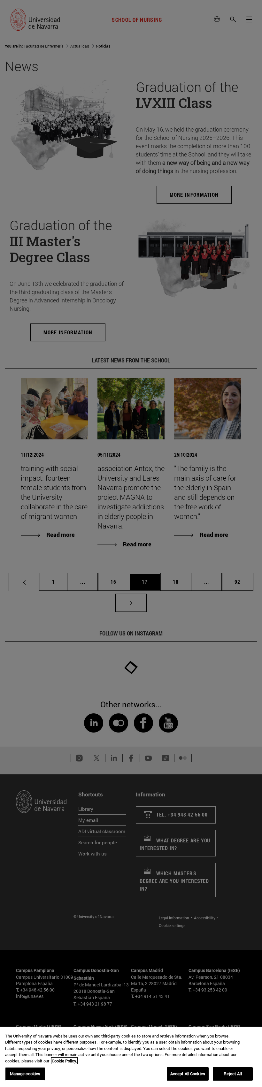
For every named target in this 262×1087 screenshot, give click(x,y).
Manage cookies (25, 1073)
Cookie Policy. (64, 1061)
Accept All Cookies (187, 1073)
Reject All (233, 1073)
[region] (131, 1057)
